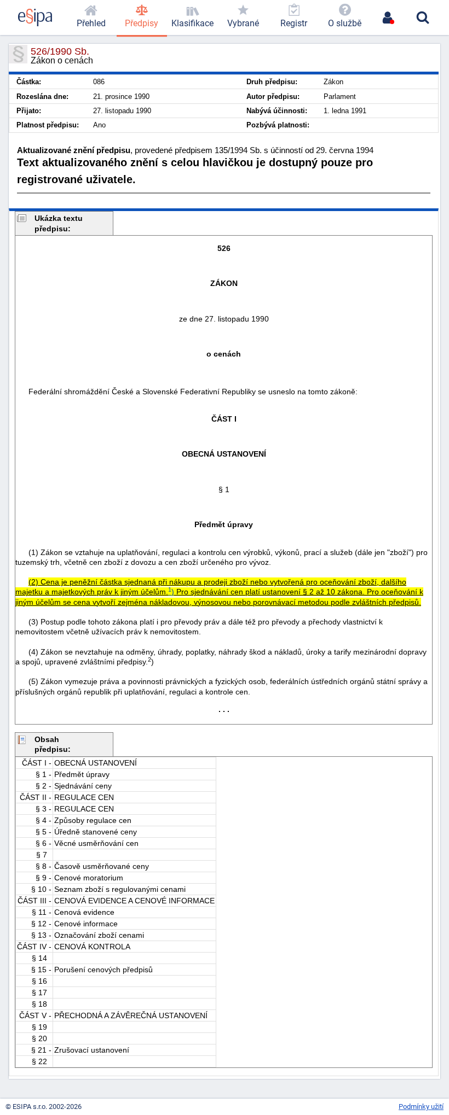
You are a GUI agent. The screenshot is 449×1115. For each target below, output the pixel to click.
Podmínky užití (421, 1106)
